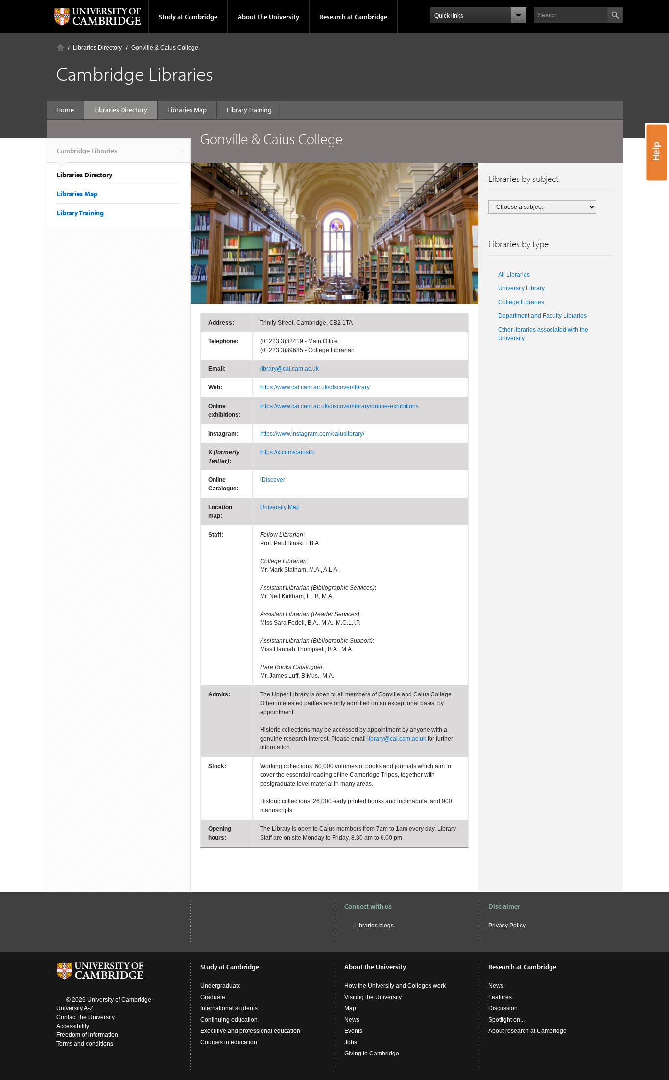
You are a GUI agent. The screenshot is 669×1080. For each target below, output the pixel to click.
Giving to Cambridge (371, 1053)
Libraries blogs (374, 925)
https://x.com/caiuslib (287, 452)
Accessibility (72, 1026)
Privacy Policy (507, 925)
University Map (280, 507)
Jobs (350, 1042)
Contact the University (85, 1017)
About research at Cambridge (527, 1031)
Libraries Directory (97, 47)
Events (353, 1031)
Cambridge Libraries (87, 150)
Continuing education (229, 1019)
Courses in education (228, 1042)
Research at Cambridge (353, 16)
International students (229, 1008)
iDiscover (272, 479)
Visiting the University (373, 997)
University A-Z (74, 1008)
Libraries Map (187, 109)
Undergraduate (220, 985)
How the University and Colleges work (395, 985)
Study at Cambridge (188, 16)
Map (350, 1008)
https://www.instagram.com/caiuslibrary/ (312, 433)
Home (60, 47)
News (351, 1019)
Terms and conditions (84, 1043)
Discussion (503, 1008)
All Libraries (514, 274)
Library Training (249, 109)
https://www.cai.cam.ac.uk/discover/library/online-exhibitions (339, 406)
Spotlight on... (506, 1019)
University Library (521, 288)
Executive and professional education (250, 1031)
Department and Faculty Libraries (542, 315)
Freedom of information (87, 1034)
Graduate (212, 997)
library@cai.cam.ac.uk (289, 368)
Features (500, 997)
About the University (268, 16)
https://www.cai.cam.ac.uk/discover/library (315, 387)
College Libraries (521, 302)
